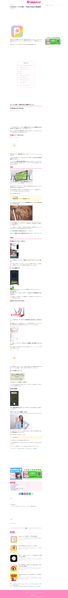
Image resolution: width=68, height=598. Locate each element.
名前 (12, 519)
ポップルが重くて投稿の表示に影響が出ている (26, 65)
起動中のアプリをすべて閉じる (24, 75)
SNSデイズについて (28, 592)
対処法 (19, 73)
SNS (11, 498)
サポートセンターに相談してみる (24, 85)
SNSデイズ (34, 595)
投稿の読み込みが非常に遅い (24, 67)
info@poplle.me (15, 437)
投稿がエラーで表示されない (24, 69)
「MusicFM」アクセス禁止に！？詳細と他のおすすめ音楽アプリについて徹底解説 (27, 586)
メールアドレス (13, 523)
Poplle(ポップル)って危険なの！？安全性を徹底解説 (27, 536)
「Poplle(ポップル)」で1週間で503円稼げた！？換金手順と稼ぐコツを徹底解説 (23, 448)
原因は (19, 71)
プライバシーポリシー (35, 592)
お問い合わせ (41, 592)
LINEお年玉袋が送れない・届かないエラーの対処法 (27, 545)
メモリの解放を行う (23, 77)
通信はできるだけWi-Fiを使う (24, 79)
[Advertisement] (26, 17)
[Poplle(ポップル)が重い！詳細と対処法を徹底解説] (27, 494)
